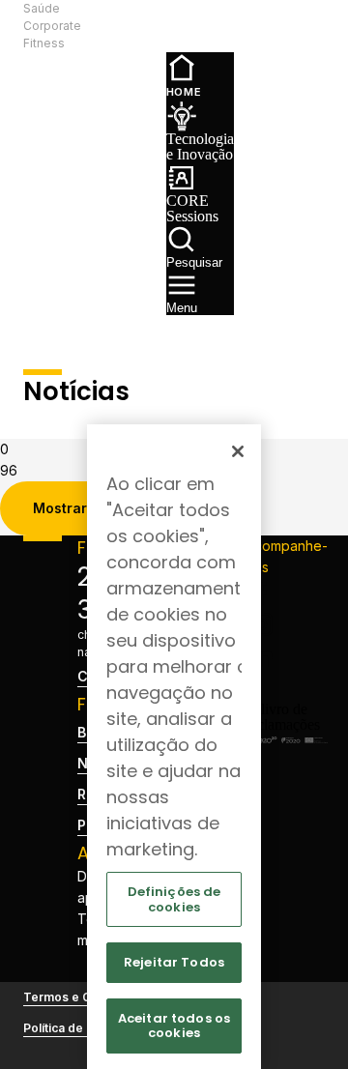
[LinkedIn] (287, 655)
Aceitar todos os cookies (174, 1026)
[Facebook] (287, 593)
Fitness (44, 43)
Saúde (41, 8)
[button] (113, 26)
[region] (174, 746)
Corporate (52, 25)
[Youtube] (287, 686)
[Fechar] (238, 451)
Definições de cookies (174, 899)
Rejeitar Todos (174, 962)
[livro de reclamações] (287, 724)
